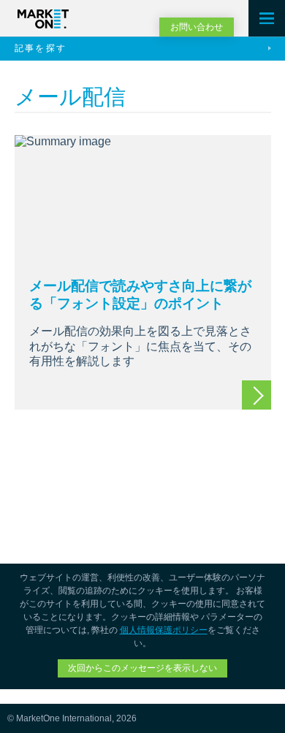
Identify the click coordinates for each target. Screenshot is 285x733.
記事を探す (41, 48)
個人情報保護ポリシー (164, 630)
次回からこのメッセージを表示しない (142, 668)
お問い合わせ (196, 27)
